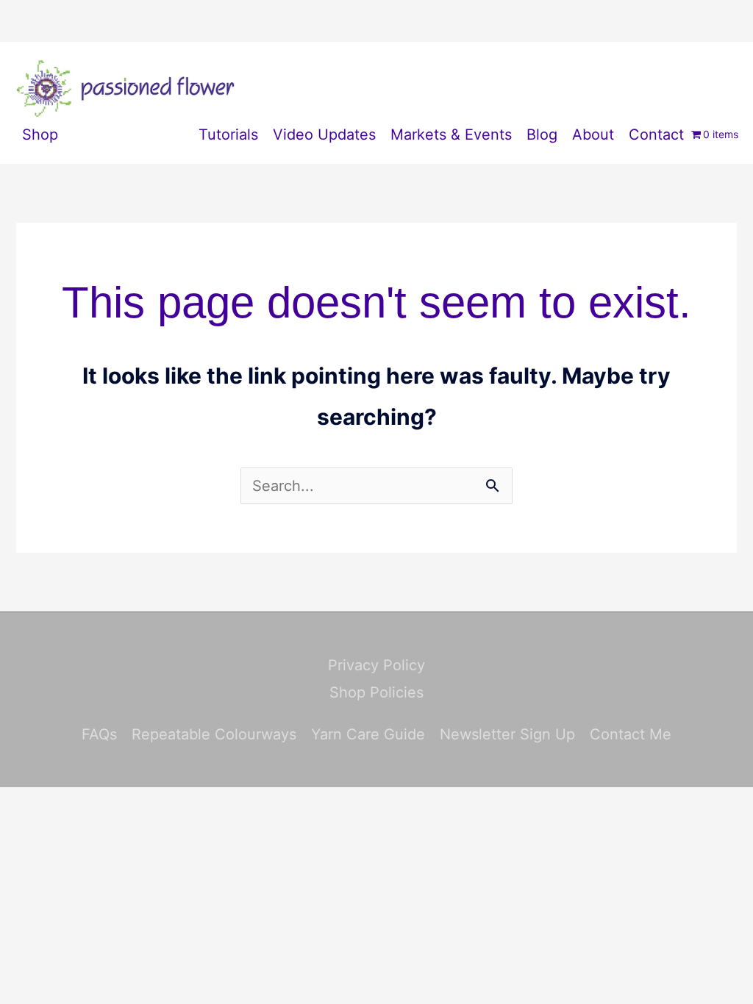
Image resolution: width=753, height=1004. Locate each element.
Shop (40, 134)
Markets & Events (451, 134)
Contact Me (630, 734)
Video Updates (324, 134)
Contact (656, 134)
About (593, 134)
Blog (542, 134)
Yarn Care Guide (368, 734)
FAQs (99, 734)
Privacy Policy (376, 665)
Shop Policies (376, 692)
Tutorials (228, 134)
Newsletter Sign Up (507, 734)
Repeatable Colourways (214, 734)
